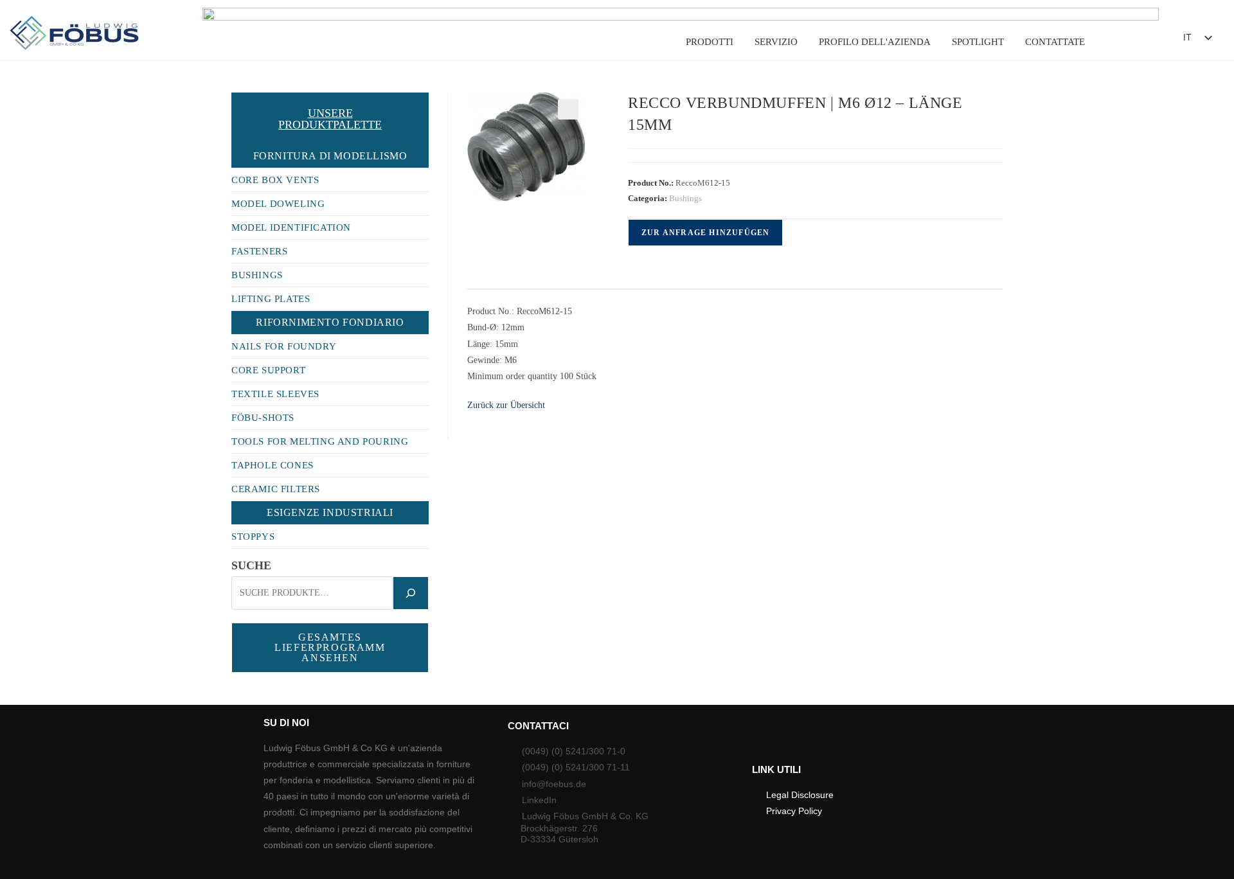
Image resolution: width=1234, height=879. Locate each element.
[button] (1139, 41)
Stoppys (252, 536)
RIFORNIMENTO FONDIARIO (330, 322)
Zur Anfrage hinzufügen (705, 232)
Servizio (776, 42)
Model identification (291, 227)
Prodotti (709, 42)
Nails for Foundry (283, 346)
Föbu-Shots (262, 418)
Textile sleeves (275, 394)
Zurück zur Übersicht (506, 405)
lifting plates (270, 299)
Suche (251, 565)
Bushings (685, 198)
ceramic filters (275, 489)
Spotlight (978, 42)
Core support (268, 370)
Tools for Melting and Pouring (319, 441)
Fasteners (259, 251)
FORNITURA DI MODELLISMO (330, 155)
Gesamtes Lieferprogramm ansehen (329, 647)
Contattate (1055, 42)
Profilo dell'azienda (875, 42)
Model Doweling (278, 204)
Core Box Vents (275, 180)
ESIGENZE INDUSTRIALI (330, 512)
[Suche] (411, 593)
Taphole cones (272, 465)
